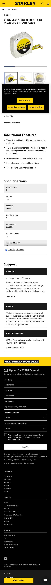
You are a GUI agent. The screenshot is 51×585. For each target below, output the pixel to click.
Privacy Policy (28, 457)
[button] (5, 558)
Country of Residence (11, 413)
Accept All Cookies (36, 107)
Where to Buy (18, 580)
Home (3, 9)
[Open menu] (3, 3)
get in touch (23, 324)
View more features (12, 122)
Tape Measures (12, 9)
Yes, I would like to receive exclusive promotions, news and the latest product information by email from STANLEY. (25, 437)
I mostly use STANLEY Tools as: (15, 424)
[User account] (48, 3)
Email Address (9, 402)
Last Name (8, 391)
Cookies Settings (24, 100)
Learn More (10, 296)
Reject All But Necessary (16, 107)
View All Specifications (16, 250)
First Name (8, 380)
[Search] (42, 3)
